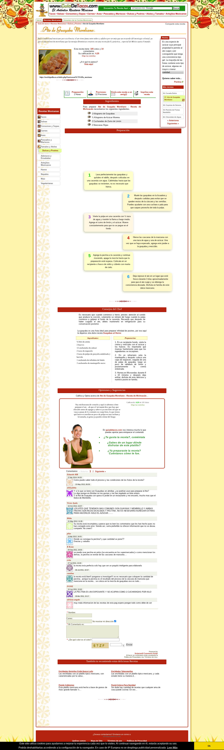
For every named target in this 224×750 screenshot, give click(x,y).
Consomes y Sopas (50, 126)
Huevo (44, 169)
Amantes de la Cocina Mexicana (78, 20)
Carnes (44, 131)
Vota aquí (88, 64)
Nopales (44, 174)
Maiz (43, 179)
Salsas (44, 121)
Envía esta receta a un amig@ (121, 93)
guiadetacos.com (114, 430)
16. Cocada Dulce (170, 93)
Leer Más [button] (172, 747)
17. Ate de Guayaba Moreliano (172, 98)
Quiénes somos (79, 741)
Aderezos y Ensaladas (46, 157)
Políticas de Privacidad (137, 741)
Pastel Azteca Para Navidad (123, 685)
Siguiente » (100, 471)
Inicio (39, 20)
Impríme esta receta (147, 93)
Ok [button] (209, 746)
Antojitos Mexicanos (46, 164)
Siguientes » (173, 123)
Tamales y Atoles (49, 147)
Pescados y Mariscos (46, 141)
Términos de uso (114, 741)
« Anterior (83, 471)
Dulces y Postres (50, 150)
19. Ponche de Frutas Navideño (171, 111)
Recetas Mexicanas (52, 20)
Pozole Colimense (66, 685)
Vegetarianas (47, 183)
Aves (43, 135)
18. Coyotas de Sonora (172, 105)
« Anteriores (173, 120)
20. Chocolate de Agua (172, 117)
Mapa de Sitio (96, 741)
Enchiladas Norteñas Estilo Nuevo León (76, 671)
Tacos (43, 117)
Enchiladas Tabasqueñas (122, 671)
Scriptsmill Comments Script (146, 653)
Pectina (177, 82)
